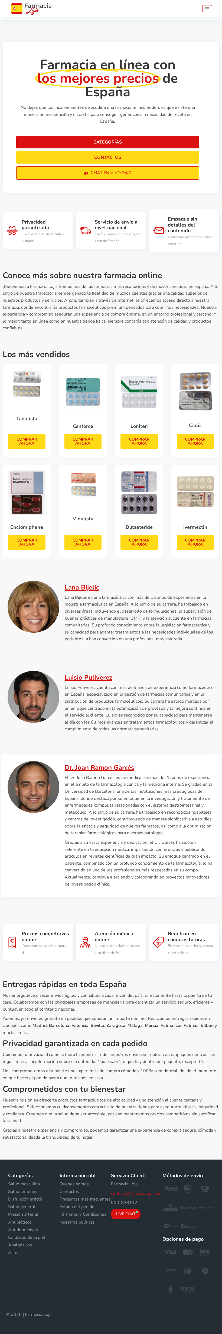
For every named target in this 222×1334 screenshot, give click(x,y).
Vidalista (83, 518)
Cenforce (83, 426)
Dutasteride (139, 527)
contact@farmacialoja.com (136, 1193)
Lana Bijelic (82, 587)
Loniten (139, 426)
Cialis (195, 425)
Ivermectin (195, 527)
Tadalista (26, 418)
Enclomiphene (26, 527)
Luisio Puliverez (88, 677)
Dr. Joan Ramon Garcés (99, 767)
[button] (107, 173)
